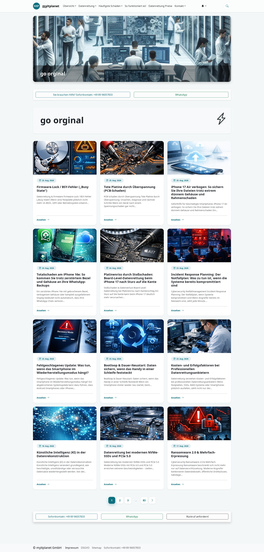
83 (144, 500)
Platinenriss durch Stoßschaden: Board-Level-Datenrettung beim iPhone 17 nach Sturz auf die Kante (130, 278)
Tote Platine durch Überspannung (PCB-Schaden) (129, 189)
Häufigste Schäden (110, 6)
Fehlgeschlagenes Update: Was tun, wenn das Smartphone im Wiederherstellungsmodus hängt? (64, 369)
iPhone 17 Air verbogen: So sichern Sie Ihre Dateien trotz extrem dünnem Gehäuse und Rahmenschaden (197, 192)
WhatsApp (181, 94)
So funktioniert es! (135, 6)
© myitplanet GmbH (47, 548)
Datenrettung (86, 6)
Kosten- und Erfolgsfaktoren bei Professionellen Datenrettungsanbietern (195, 369)
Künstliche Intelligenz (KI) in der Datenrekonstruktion (61, 454)
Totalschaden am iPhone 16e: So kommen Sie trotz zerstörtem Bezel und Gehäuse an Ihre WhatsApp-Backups (63, 279)
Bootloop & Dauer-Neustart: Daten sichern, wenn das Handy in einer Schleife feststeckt (130, 369)
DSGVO (85, 547)
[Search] (227, 6)
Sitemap (96, 547)
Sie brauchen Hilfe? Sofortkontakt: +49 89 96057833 (83, 94)
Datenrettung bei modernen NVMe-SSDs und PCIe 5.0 (131, 454)
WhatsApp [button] (132, 516)
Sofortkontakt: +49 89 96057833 (66, 516)
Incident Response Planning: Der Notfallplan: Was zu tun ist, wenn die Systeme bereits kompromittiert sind (199, 279)
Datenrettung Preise (160, 6)
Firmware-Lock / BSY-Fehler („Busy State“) (62, 189)
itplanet (50, 6)
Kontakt (179, 6)
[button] (204, 6)
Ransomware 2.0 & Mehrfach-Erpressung (193, 454)
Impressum (72, 547)
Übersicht (68, 6)
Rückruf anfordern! (197, 516)
